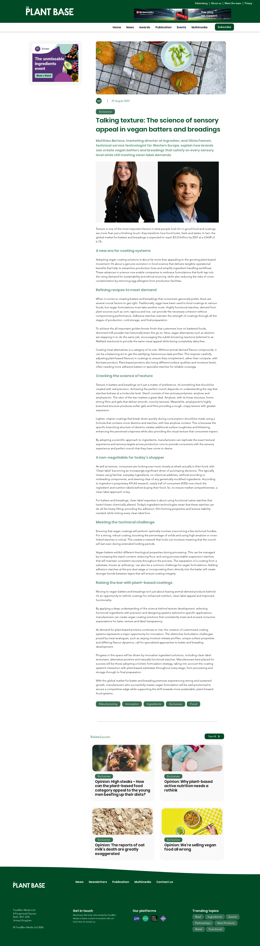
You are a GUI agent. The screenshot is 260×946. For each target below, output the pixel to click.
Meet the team (233, 3)
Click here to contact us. (84, 921)
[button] (130, 27)
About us (216, 3)
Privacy (248, 3)
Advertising (202, 3)
